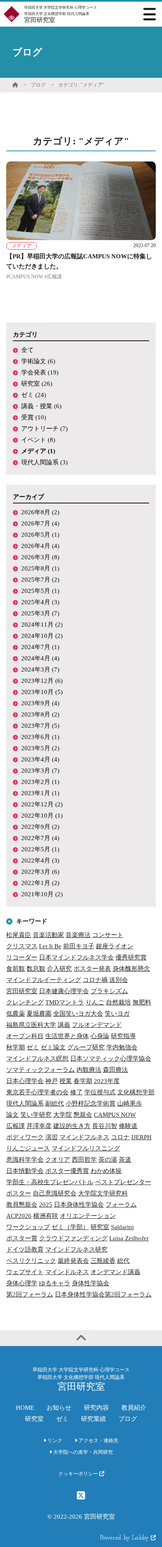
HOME (25, 1407)
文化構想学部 (136, 1092)
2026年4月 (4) (40, 546)
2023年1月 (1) (40, 793)
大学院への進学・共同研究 (82, 1452)
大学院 (62, 1114)
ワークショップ (28, 1227)
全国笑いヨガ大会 (78, 1013)
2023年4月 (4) (40, 759)
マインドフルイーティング (43, 980)
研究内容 (96, 1407)
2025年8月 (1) (40, 568)
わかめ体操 (106, 1171)
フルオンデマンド (97, 1024)
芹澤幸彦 (39, 1126)
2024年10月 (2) (42, 635)
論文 (12, 1114)
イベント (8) (38, 439)
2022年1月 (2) (40, 883)
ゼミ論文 (53, 1047)
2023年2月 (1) (40, 781)
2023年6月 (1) (40, 737)
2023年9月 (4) (40, 703)
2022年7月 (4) (40, 838)
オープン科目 (25, 1036)
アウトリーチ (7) (44, 428)
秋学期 (15, 1047)
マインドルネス (67, 1272)
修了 (76, 1092)
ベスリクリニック (31, 1260)
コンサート (107, 935)
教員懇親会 (21, 1204)
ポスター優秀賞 (67, 1171)
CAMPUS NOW (115, 1114)
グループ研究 (86, 1047)
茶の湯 (107, 1159)
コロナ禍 (95, 980)
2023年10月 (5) (42, 692)
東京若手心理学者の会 (37, 1092)
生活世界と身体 (67, 1036)
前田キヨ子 (78, 946)
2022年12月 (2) (42, 804)
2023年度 (107, 1081)
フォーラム (121, 1204)
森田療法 (115, 1069)
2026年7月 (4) (40, 523)
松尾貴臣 (18, 935)
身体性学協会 (90, 1283)
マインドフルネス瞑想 (37, 1058)
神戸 (51, 1081)
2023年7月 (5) (40, 725)
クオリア (57, 1159)
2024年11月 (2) (42, 624)
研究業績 (93, 1419)
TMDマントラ (64, 1002)
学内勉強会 (121, 1047)
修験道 (128, 1126)
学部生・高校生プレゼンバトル (49, 1182)
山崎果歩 (129, 1103)
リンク (54, 1440)
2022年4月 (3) (40, 860)
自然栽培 (118, 1002)
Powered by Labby (125, 1538)
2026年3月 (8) (40, 557)
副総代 (54, 1103)
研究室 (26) (36, 383)
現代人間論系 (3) (44, 462)
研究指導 (123, 1036)
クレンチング (25, 1002)
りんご (95, 1002)
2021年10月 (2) (42, 894)
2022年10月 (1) (42, 815)
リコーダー (21, 957)
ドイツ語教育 (25, 1249)
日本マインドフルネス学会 (76, 957)
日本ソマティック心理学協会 (110, 1058)
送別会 (118, 980)
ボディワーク (25, 1137)
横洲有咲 (45, 1215)
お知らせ (59, 1407)
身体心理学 (21, 1283)
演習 (51, 1137)
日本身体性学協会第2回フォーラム (103, 1294)
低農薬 (15, 1013)
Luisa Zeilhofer (129, 1238)
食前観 (15, 968)
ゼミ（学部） (70, 1227)
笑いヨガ (117, 1013)
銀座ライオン (114, 946)
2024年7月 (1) (40, 647)
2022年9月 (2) (40, 826)
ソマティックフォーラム (40, 1069)
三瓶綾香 (103, 1260)
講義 (64, 1024)
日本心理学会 (25, 1081)
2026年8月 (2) (40, 512)
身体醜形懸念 (131, 968)
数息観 (36, 968)
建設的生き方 (72, 1126)
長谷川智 (104, 1126)
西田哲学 (84, 1159)
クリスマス (21, 946)
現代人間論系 (25, 1103)
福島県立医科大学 (31, 1024)
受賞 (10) (33, 417)
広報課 (15, 1126)
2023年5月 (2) (40, 748)
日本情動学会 (25, 1171)
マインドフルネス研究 (76, 1249)
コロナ (120, 1137)
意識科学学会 (25, 1159)
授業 (65, 1081)
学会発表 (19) (40, 372)
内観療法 (88, 1069)
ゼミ (33, 1047)
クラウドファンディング (73, 1238)
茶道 (125, 1159)
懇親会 (83, 1114)
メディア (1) (38, 451)
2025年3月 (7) (40, 613)
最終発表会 (73, 1260)
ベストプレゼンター (123, 1182)
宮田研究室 (21, 991)
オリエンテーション (88, 1215)
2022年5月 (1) (40, 849)
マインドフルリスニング (86, 1148)
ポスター (18, 1193)
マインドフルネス (84, 1137)
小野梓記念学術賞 (90, 1103)
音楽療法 (78, 935)
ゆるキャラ (54, 1283)
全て (27, 350)
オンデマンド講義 (115, 1272)
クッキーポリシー (78, 1474)
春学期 (83, 1081)
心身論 (100, 1036)
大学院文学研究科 (103, 1193)
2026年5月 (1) (40, 534)
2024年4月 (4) (40, 658)
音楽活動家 (48, 935)
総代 (123, 1260)
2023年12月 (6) (42, 680)
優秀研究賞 (131, 957)
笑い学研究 (36, 1114)
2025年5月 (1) (40, 591)
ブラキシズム (109, 991)
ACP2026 (19, 1215)
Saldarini (122, 1227)
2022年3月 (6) (40, 871)
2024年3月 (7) (40, 669)
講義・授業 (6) (41, 406)
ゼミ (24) (33, 395)
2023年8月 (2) (40, 714)
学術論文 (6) (38, 361)
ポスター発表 (92, 968)
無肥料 (142, 1002)
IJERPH (141, 1137)
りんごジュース (28, 1148)
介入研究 (59, 968)
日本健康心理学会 (64, 991)
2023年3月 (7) (40, 770)
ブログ (38, 85)
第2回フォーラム (29, 1294)
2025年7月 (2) (40, 579)
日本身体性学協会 (79, 1204)
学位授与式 (99, 1092)
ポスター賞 (21, 1238)
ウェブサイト (25, 1272)
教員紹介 (133, 1407)
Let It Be (50, 946)
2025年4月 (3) (40, 602)
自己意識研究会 (54, 1193)
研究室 (100, 1227)
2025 (45, 1204)
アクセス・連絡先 (97, 1440)
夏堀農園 (39, 1013)
